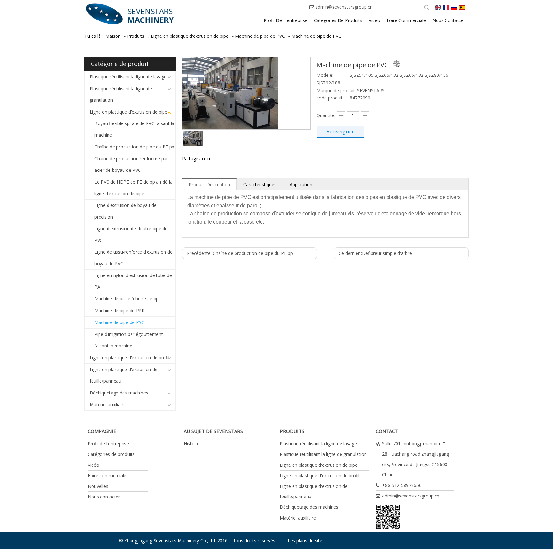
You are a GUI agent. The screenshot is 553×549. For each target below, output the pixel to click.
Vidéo (93, 465)
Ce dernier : (375, 253)
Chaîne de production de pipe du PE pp (134, 147)
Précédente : (240, 253)
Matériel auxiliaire (108, 405)
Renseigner (340, 131)
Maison (113, 36)
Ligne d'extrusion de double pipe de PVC (131, 234)
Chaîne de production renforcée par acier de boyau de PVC (131, 164)
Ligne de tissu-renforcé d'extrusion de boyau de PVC (133, 258)
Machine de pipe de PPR (119, 310)
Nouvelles (98, 486)
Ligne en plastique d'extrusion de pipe (189, 36)
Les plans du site (305, 540)
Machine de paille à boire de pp (126, 299)
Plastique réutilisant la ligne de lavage (128, 77)
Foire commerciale (107, 476)
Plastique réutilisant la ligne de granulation (121, 94)
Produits (135, 36)
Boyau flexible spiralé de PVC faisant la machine (134, 129)
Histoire (192, 444)
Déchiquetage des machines (119, 393)
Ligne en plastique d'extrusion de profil (129, 357)
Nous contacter (104, 497)
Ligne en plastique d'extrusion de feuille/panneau (123, 375)
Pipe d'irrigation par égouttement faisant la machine (128, 340)
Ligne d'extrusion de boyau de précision (125, 211)
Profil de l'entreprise (108, 444)
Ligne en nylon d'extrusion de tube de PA (133, 281)
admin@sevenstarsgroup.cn (344, 7)
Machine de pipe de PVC (260, 36)
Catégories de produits (111, 454)
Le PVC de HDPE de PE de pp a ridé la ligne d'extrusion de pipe (133, 187)
